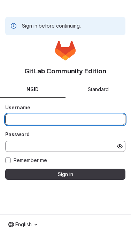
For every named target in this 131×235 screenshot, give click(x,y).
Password (17, 134)
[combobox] (22, 224)
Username (17, 107)
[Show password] (119, 146)
